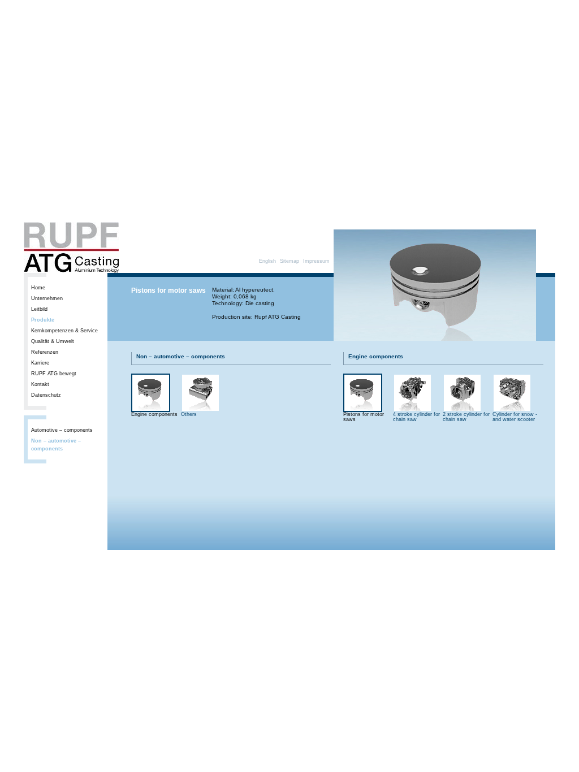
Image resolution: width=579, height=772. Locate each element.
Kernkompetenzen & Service (64, 330)
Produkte (42, 320)
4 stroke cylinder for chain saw (416, 416)
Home (38, 287)
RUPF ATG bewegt (53, 373)
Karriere (40, 363)
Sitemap (289, 261)
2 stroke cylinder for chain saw (466, 416)
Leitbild (39, 309)
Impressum (316, 261)
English (267, 261)
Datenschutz (46, 395)
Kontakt (40, 384)
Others (189, 414)
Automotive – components (62, 430)
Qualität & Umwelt (52, 341)
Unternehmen (47, 298)
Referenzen (44, 352)
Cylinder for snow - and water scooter (514, 416)
